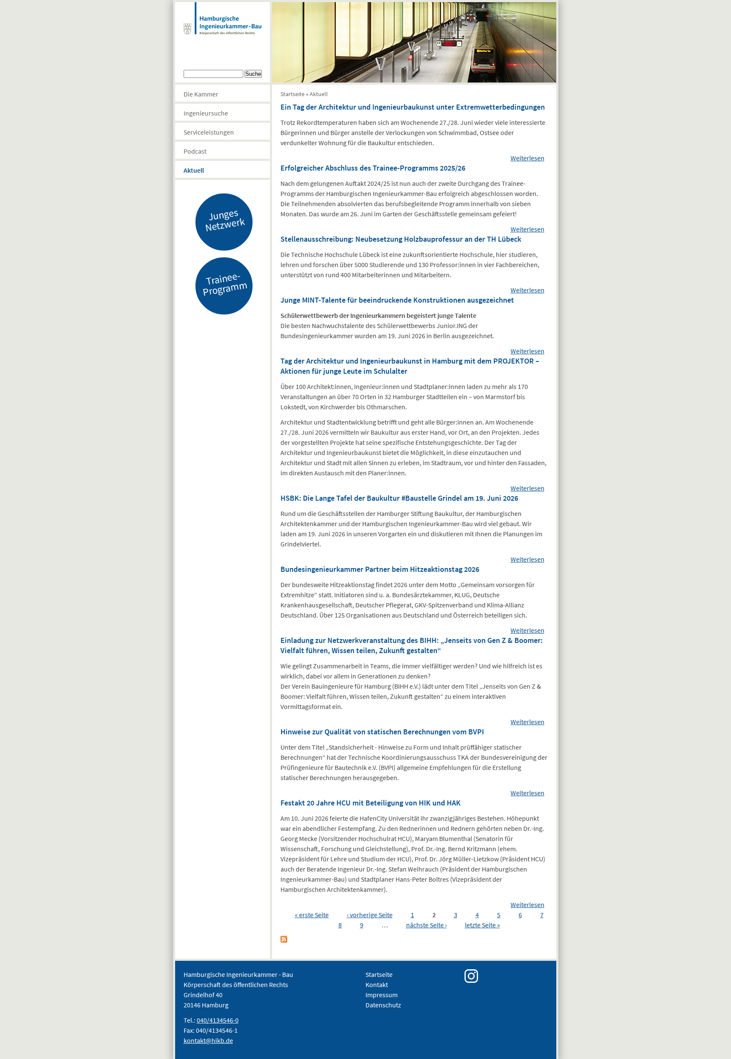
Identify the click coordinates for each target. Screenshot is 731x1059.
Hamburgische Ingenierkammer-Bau (222, 27)
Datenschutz (383, 1005)
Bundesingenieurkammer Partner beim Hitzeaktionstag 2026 (379, 569)
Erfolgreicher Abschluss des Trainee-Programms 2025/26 (372, 168)
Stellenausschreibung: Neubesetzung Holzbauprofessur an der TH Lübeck (400, 239)
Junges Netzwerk (224, 219)
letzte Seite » (482, 925)
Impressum (382, 994)
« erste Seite (312, 914)
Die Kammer (201, 94)
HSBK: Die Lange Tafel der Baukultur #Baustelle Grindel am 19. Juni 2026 (399, 498)
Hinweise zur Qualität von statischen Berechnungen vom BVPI (382, 731)
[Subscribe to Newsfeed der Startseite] (283, 940)
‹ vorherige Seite (370, 914)
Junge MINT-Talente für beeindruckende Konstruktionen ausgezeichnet (397, 300)
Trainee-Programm (224, 283)
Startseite (292, 94)
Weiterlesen (527, 158)
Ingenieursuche (206, 113)
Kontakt (377, 984)
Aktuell (194, 170)
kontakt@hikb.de (208, 1040)
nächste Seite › (426, 925)
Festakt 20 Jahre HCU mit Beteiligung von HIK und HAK (370, 803)
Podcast (195, 151)
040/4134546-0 (218, 1020)
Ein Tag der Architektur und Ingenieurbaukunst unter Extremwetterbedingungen (412, 107)
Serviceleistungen (209, 132)
